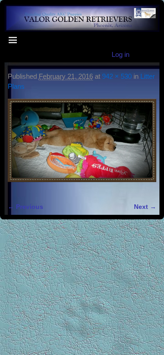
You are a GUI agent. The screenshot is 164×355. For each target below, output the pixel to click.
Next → (145, 206)
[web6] (82, 146)
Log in (120, 54)
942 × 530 (117, 76)
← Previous (25, 206)
